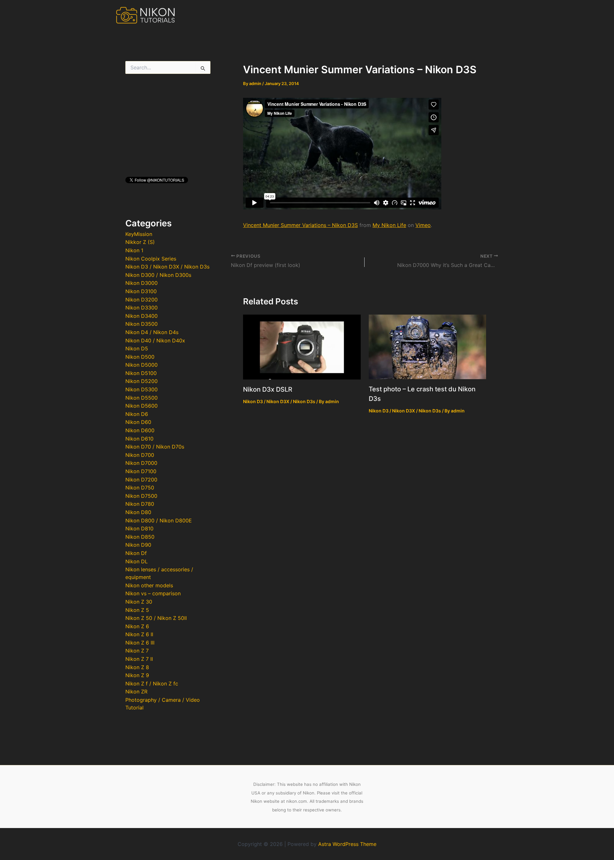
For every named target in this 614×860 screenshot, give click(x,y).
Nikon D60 (138, 422)
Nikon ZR (136, 691)
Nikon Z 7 (137, 650)
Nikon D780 (139, 504)
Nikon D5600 (141, 406)
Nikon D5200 (141, 381)
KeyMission (138, 234)
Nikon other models (149, 585)
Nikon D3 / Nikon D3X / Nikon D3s (167, 266)
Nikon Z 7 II (139, 659)
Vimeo (423, 225)
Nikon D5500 (141, 398)
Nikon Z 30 (138, 601)
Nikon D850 (139, 537)
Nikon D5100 (141, 373)
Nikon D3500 (141, 324)
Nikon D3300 (141, 307)
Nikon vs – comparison (153, 593)
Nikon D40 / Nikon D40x (155, 340)
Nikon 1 (134, 250)
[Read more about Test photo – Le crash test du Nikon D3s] (427, 346)
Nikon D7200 (141, 479)
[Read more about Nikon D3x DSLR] (302, 346)
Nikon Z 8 (137, 667)
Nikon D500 (139, 357)
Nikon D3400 (141, 316)
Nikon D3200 (141, 299)
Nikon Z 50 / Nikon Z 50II (156, 618)
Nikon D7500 (141, 496)
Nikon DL (136, 561)
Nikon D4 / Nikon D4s (151, 332)
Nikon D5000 (141, 365)
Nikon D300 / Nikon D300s (158, 275)
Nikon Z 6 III (139, 642)
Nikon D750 (139, 487)
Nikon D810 (139, 528)
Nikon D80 (138, 512)
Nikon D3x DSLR (267, 389)
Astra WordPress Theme (347, 844)
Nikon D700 (139, 455)
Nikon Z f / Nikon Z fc (151, 683)
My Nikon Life (389, 225)
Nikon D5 (136, 348)
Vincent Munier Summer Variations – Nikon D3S (300, 225)
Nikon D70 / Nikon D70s (154, 446)
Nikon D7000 (141, 463)
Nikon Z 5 (137, 610)
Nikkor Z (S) (140, 242)
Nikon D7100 (140, 471)
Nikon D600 (139, 430)
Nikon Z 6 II (139, 634)
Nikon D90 (138, 545)
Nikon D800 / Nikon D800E (158, 520)
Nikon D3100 (141, 291)
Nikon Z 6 (137, 626)
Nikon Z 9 (137, 675)
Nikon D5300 (141, 389)
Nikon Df (136, 553)
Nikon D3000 (141, 283)
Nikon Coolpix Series (150, 258)
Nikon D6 (136, 414)
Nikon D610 (139, 438)
